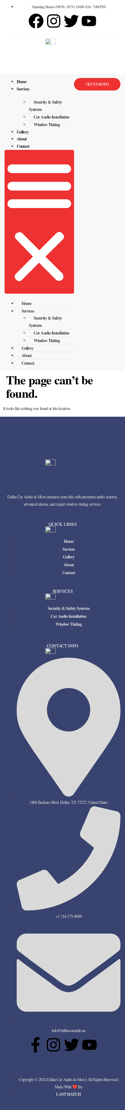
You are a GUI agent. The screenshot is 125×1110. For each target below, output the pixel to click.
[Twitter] (71, 1044)
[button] (39, 222)
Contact (23, 146)
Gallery (23, 132)
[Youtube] (89, 1044)
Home (21, 81)
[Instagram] (53, 21)
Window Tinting (47, 124)
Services (23, 89)
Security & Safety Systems (45, 105)
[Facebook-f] (35, 1044)
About (22, 139)
